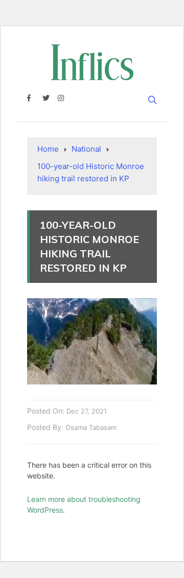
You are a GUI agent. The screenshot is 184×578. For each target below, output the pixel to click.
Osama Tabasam (91, 427)
